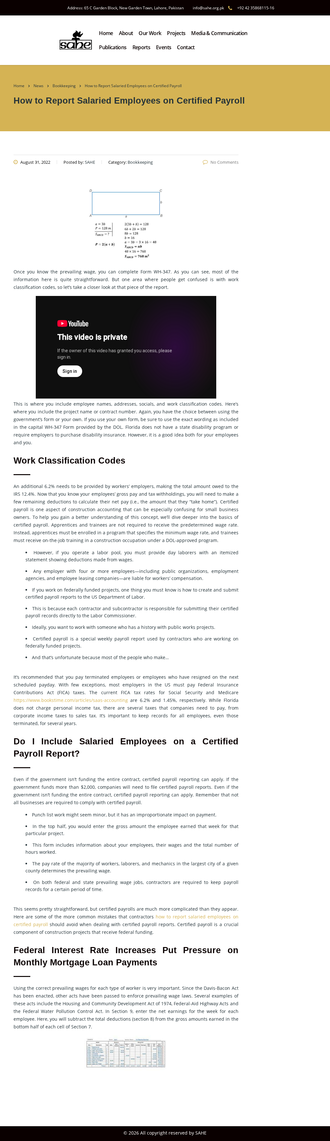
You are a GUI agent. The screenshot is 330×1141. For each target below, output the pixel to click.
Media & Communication (219, 33)
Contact (186, 47)
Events (163, 47)
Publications (112, 47)
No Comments (224, 162)
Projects (176, 33)
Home (106, 33)
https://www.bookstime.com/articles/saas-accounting (71, 700)
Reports (141, 47)
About (126, 33)
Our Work (150, 33)
